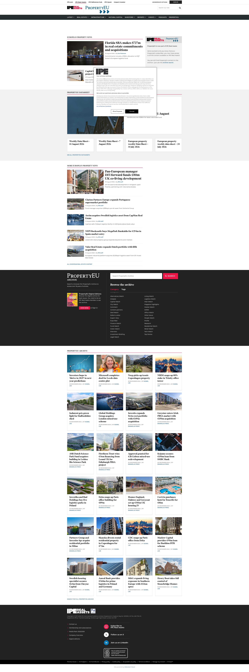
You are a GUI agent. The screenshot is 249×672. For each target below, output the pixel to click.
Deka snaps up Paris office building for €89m (109, 500)
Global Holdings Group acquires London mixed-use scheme (108, 417)
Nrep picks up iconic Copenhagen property (139, 377)
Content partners (116, 310)
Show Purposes (117, 111)
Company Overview (76, 635)
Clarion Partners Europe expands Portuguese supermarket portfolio (107, 201)
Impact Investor (119, 2)
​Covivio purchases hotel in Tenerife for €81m (167, 500)
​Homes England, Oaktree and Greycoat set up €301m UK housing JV (139, 501)
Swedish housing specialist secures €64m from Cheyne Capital (79, 582)
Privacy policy (106, 661)
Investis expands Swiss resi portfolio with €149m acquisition (137, 417)
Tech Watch (148, 331)
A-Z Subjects (83, 661)
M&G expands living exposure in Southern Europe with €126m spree (139, 582)
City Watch (114, 304)
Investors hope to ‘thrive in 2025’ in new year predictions (80, 378)
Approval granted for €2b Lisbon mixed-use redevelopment (139, 456)
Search (179, 7)
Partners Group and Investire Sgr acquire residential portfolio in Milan (79, 541)
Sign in (95, 308)
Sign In (175, 2)
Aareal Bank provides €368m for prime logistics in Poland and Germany (109, 582)
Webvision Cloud (129, 667)
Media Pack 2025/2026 (77, 631)
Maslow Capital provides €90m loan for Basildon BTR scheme (167, 541)
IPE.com (70, 2)
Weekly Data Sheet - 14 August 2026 (79, 142)
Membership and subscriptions (80, 628)
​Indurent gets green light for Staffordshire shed (80, 416)
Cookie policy (116, 661)
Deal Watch (114, 312)
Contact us (73, 624)
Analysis (113, 299)
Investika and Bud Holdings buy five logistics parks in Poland (78, 501)
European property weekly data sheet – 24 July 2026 (168, 144)
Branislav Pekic (134, 426)
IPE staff (120, 182)
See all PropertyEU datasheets (78, 155)
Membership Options (159, 2)
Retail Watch (148, 329)
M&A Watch (148, 302)
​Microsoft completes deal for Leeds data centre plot (109, 378)
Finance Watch (115, 323)
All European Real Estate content (79, 264)
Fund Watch (114, 326)
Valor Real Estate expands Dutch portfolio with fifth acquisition (111, 248)
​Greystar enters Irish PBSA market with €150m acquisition (167, 416)
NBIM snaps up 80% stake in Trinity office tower (168, 378)
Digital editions (74, 639)
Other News (148, 315)
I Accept (131, 111)
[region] (125, 91)
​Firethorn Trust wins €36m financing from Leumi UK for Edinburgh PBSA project (109, 459)
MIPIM (146, 310)
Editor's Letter (115, 315)
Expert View (114, 318)
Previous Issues (72, 661)
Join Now (84, 308)
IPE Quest (108, 2)
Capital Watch (115, 302)
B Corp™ (170, 661)
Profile (146, 321)
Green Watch (115, 329)
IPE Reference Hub (95, 2)
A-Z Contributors (94, 661)
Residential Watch (150, 326)
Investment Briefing (117, 334)
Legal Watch (114, 337)
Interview (113, 331)
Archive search (168, 62)
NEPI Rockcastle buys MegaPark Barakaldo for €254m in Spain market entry (113, 232)
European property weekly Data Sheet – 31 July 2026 (138, 144)
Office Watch (149, 312)
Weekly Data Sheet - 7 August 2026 (109, 142)
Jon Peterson (122, 53)
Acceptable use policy (129, 661)
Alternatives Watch (117, 296)
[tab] (114, 290)
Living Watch (149, 296)
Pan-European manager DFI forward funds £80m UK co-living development (123, 175)
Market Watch (149, 307)
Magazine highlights (151, 304)
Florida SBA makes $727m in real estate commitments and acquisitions (124, 46)
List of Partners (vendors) (103, 106)
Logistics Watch (150, 299)
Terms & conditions (144, 661)
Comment (113, 307)
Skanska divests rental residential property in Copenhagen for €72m (110, 541)
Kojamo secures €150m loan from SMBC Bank (165, 456)
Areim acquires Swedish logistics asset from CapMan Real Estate (113, 217)
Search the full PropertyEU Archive (80, 599)
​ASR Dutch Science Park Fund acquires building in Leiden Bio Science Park (79, 457)
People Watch (149, 318)
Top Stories (148, 334)
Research (147, 323)
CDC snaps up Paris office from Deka (138, 539)
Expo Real (113, 321)
